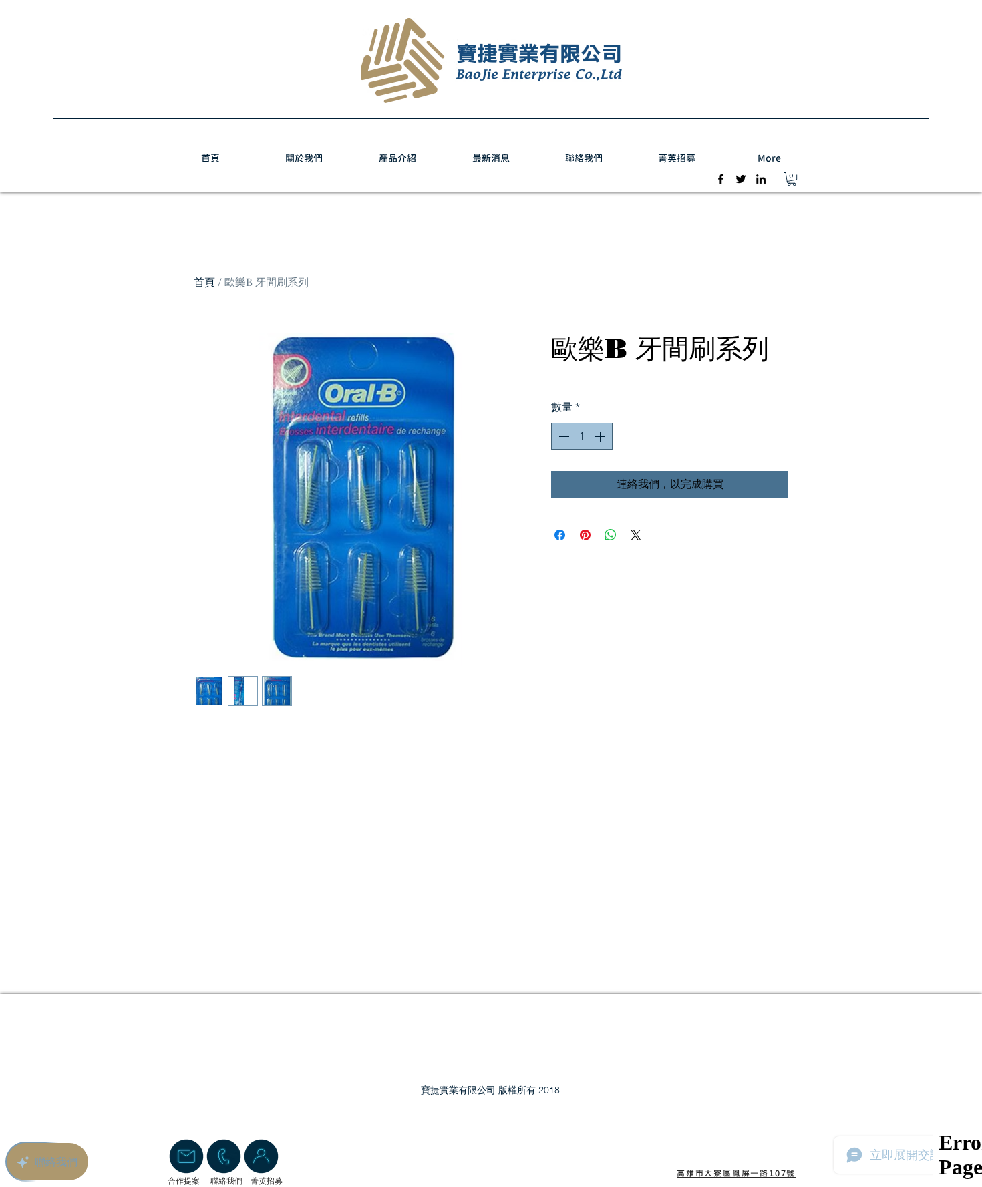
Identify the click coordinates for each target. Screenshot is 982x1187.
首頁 (204, 282)
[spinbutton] (582, 436)
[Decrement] (562, 436)
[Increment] (601, 436)
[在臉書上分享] (560, 535)
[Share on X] (636, 535)
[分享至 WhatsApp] (611, 535)
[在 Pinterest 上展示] (585, 535)
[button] (792, 179)
